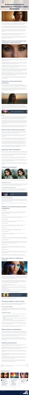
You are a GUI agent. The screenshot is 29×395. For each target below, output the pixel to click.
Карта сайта (21, 393)
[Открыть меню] (27, 1)
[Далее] (27, 380)
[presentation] (5, 375)
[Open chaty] (27, 393)
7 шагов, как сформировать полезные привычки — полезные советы (21, 365)
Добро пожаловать (21, 392)
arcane (22, 383)
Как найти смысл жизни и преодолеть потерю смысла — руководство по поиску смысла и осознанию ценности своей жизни (7, 365)
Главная (21, 391)
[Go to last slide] (1, 380)
